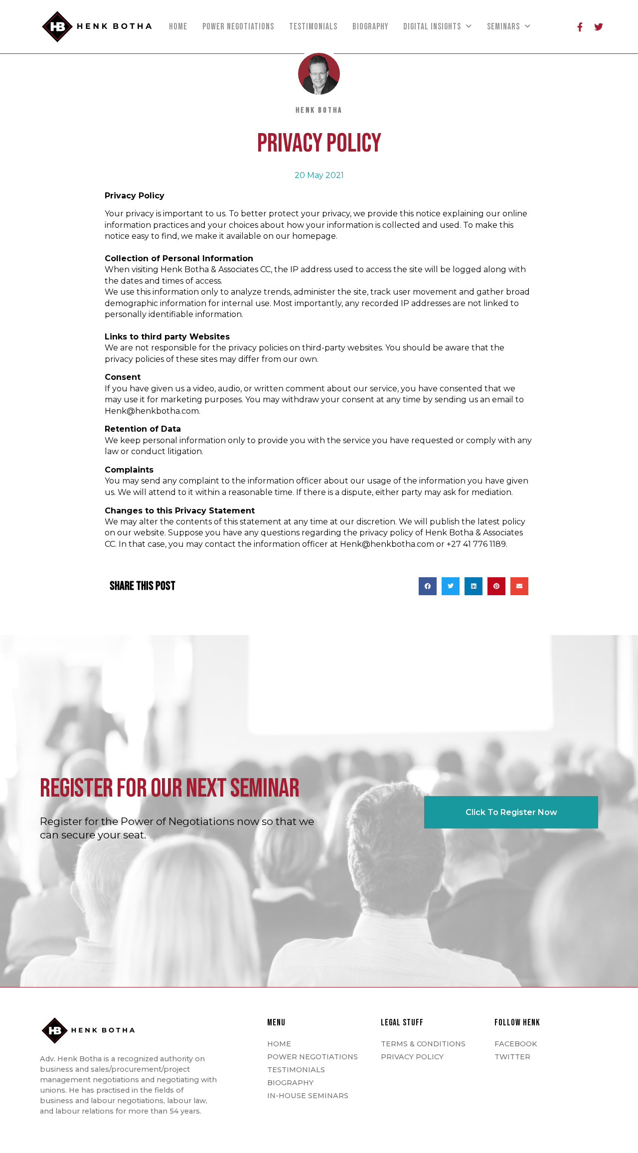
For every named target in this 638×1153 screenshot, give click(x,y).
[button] (428, 586)
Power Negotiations (238, 26)
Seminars (503, 26)
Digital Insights (432, 26)
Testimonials (313, 26)
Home (178, 26)
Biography (370, 26)
